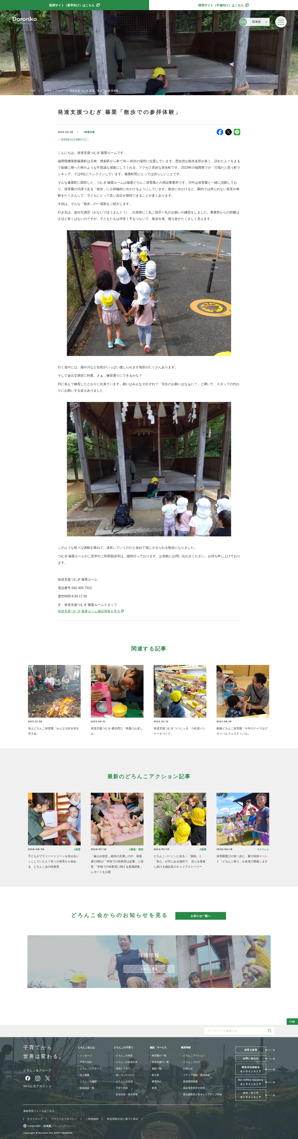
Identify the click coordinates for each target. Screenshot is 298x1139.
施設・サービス (158, 1047)
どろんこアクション (194, 1055)
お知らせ (188, 1068)
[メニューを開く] (281, 22)
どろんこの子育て (123, 1047)
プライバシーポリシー (64, 1119)
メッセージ (86, 1055)
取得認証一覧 (87, 1088)
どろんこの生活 (124, 1081)
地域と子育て (123, 1068)
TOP (32, 90)
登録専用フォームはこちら (39, 1111)
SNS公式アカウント (37, 1086)
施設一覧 (157, 1068)
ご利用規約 (92, 1119)
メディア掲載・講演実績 (196, 1075)
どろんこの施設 (88, 1081)
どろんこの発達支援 (127, 1062)
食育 (154, 1088)
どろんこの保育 (124, 1055)
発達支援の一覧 (160, 1062)
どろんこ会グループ (37, 1070)
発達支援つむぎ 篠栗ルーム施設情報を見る (91, 611)
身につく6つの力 (125, 1075)
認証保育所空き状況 (194, 1088)
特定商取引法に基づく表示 (122, 1119)
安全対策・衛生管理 (127, 1094)
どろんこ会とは (86, 1047)
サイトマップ (35, 1119)
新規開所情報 (190, 1081)
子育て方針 (86, 1062)
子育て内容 (122, 1088)
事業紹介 (157, 1081)
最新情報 (186, 1047)
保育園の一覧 (159, 1055)
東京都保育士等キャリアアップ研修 (202, 1094)
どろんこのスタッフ (91, 1068)
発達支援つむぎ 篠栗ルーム (73, 139)
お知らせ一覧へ (201, 915)
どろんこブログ (53, 90)
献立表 (155, 1075)
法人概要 (84, 1075)
